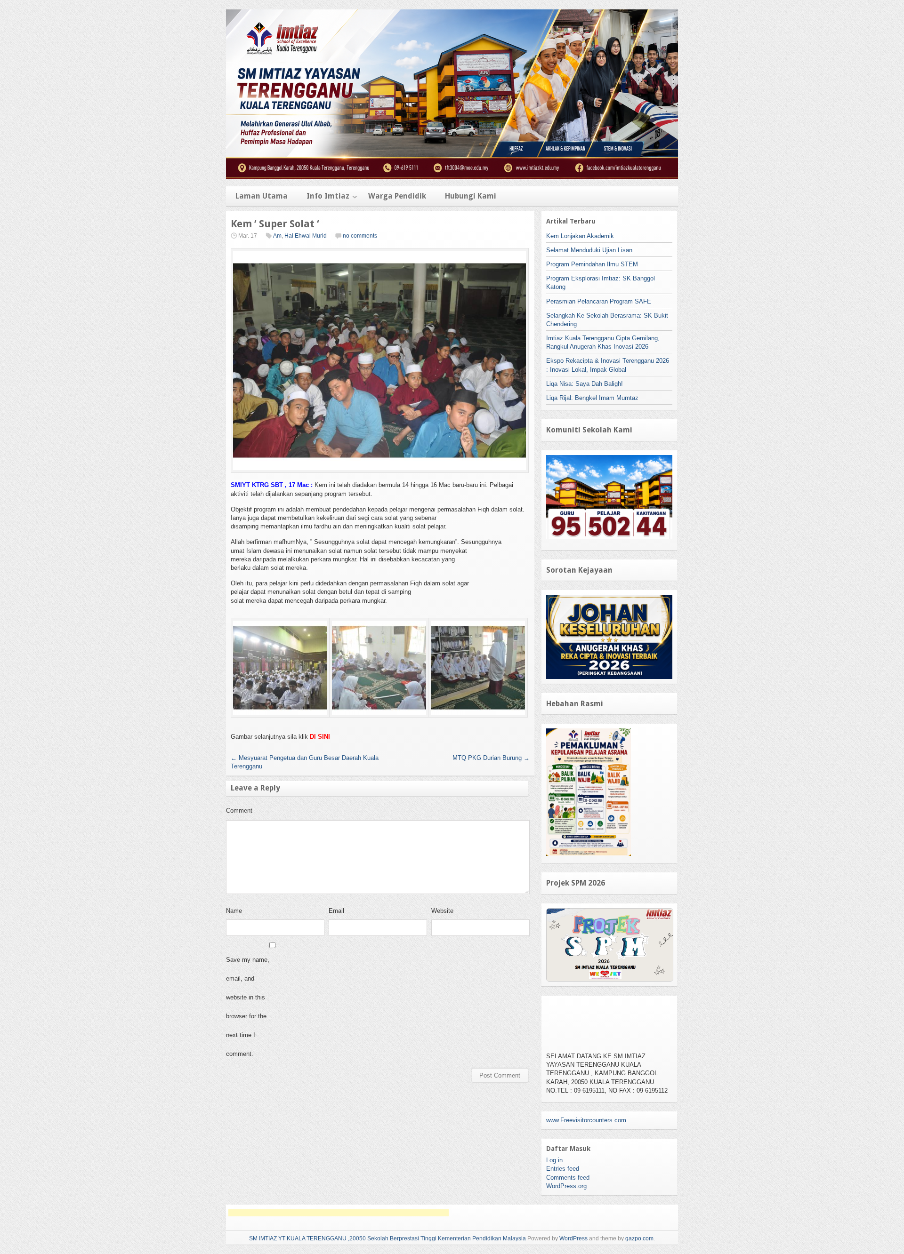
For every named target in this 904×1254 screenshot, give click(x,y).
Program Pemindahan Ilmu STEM (592, 264)
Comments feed (567, 1177)
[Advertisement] (338, 1212)
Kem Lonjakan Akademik (580, 236)
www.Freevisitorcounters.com (586, 1120)
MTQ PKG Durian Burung (491, 757)
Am (277, 235)
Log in (554, 1160)
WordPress (573, 1238)
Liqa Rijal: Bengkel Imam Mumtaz (592, 397)
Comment (239, 810)
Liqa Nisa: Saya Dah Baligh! (584, 383)
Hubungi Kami (470, 196)
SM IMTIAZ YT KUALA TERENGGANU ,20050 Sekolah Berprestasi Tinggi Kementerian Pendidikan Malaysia (387, 1238)
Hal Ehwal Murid (305, 235)
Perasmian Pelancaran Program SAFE (598, 301)
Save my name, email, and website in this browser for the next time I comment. (247, 1006)
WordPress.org (566, 1186)
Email (336, 910)
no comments (360, 235)
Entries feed (562, 1168)
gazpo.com (639, 1238)
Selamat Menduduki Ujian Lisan (589, 250)
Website (442, 910)
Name (234, 910)
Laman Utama (261, 196)
